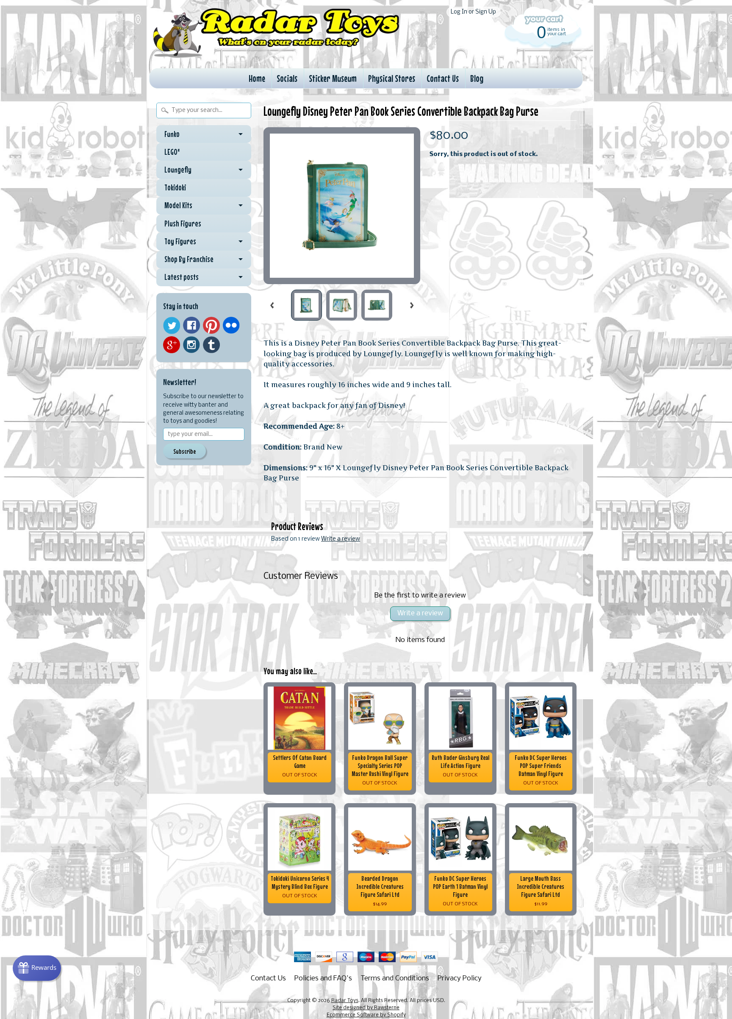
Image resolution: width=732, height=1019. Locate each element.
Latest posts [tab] (181, 277)
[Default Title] (341, 205)
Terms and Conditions (394, 978)
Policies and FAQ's (323, 978)
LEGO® (172, 151)
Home (257, 78)
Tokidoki (175, 187)
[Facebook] (191, 325)
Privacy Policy (460, 978)
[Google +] (171, 344)
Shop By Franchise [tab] (189, 259)
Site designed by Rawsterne (366, 1008)
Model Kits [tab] (178, 205)
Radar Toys (344, 1000)
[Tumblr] (211, 345)
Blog (476, 78)
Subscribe (184, 451)
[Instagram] (191, 344)
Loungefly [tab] (177, 169)
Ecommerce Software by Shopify (366, 1015)
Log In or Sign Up (473, 12)
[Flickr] (231, 325)
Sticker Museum (333, 78)
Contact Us (443, 78)
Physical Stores (391, 78)
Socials (287, 78)
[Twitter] (171, 325)
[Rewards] (37, 968)
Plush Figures (182, 223)
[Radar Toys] (276, 55)
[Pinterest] (211, 325)
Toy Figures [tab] (180, 241)
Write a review (340, 539)
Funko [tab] (172, 134)
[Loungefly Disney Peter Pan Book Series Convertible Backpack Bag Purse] (306, 305)
